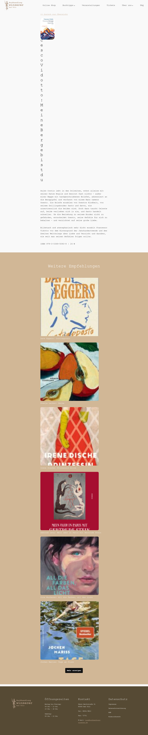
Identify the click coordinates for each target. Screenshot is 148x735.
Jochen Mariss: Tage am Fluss (57, 662)
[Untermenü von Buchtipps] (74, 5)
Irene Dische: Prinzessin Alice (58, 468)
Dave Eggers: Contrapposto (55, 338)
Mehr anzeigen (74, 670)
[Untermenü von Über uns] (132, 5)
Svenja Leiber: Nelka (52, 403)
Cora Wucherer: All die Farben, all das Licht (66, 597)
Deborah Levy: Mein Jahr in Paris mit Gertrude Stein (70, 533)
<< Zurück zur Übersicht (54, 14)
